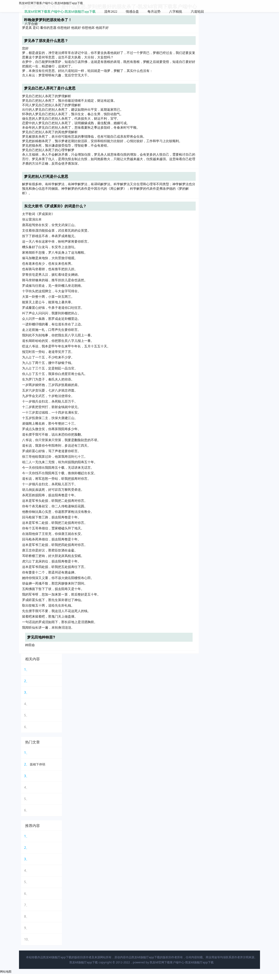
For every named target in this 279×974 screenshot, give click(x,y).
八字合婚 (31, 24)
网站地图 (5, 971)
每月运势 (154, 11)
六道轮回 (197, 11)
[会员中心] (245, 12)
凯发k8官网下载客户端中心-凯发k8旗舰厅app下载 (51, 3)
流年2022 (110, 11)
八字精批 (175, 11)
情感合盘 (132, 11)
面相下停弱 (37, 764)
